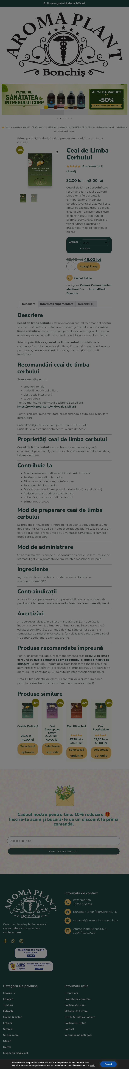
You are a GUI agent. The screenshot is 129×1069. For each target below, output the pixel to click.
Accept (108, 1064)
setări (92, 1065)
